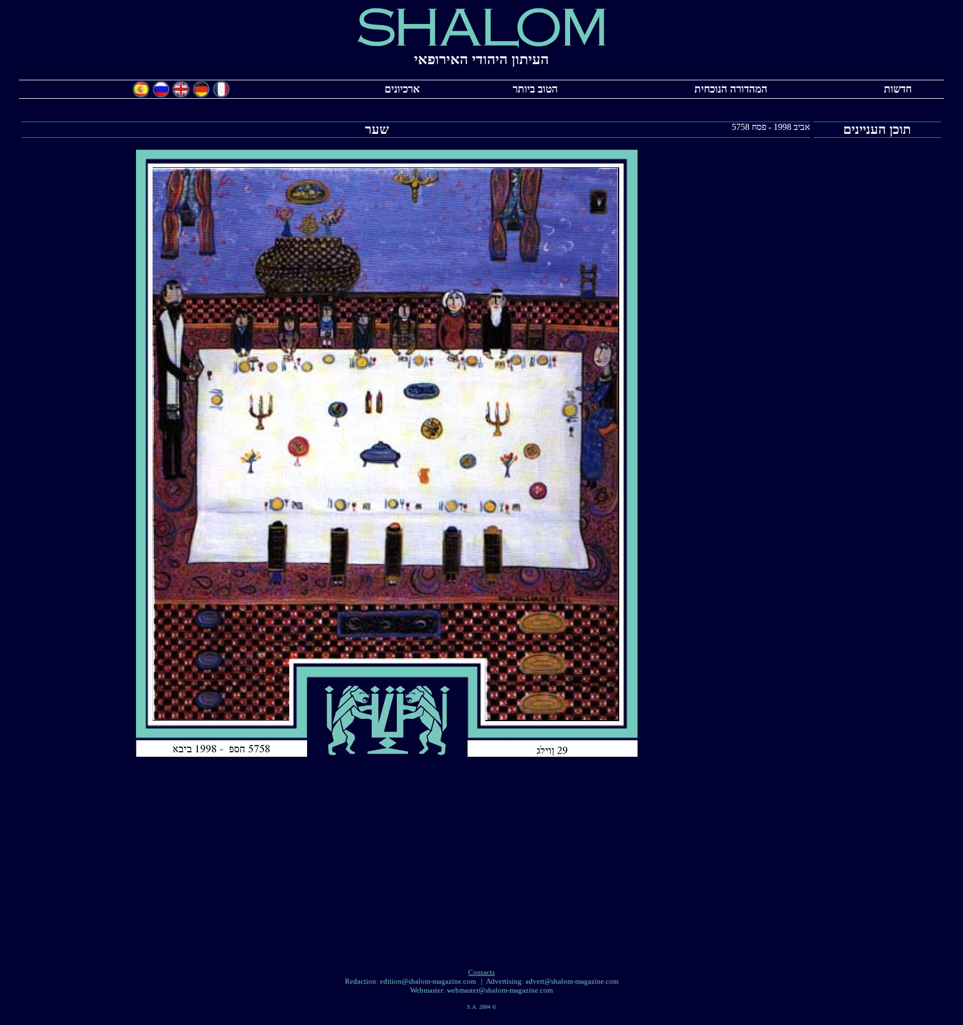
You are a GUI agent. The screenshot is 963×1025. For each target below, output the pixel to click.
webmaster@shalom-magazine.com (500, 990)
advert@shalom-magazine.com (572, 981)
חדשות (898, 89)
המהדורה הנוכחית (730, 89)
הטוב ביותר (535, 89)
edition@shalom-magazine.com (428, 981)
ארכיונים (402, 89)
